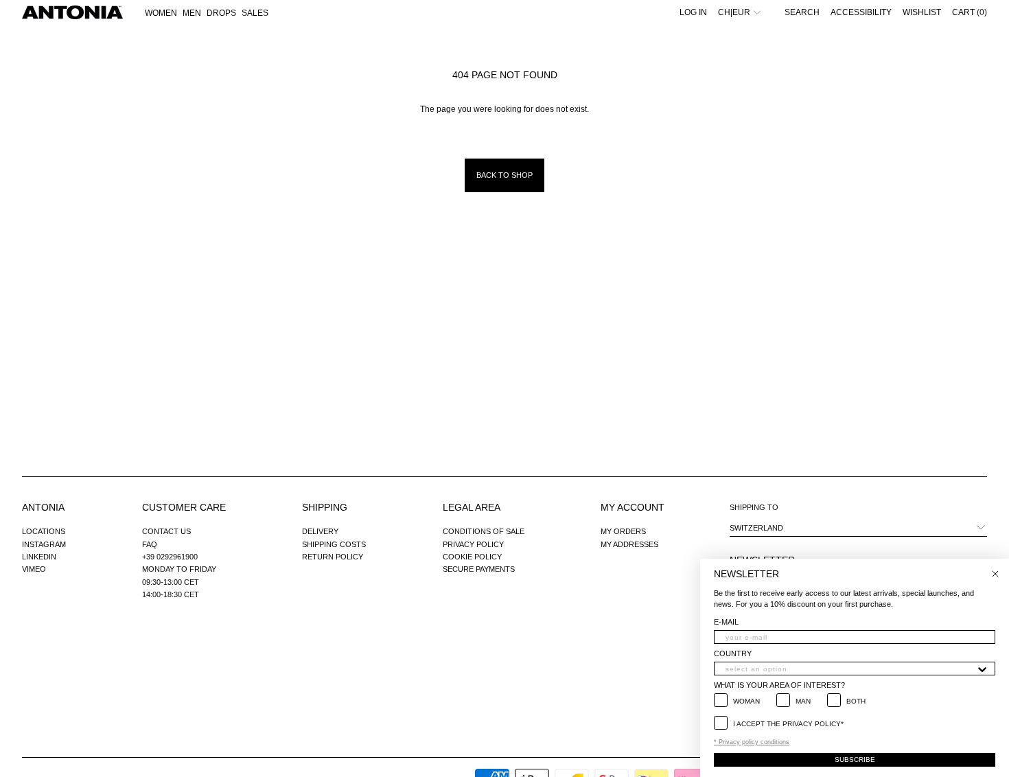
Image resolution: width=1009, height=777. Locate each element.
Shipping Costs (334, 544)
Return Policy (332, 557)
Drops (221, 13)
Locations (43, 531)
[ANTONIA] (72, 12)
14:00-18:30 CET (170, 594)
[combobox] (850, 668)
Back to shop (504, 175)
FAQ (149, 544)
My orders (623, 531)
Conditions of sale (483, 531)
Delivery (320, 531)
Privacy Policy (473, 544)
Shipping (324, 507)
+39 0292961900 (170, 557)
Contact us (166, 531)
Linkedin (39, 557)
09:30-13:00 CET (170, 582)
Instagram (44, 544)
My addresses (629, 544)
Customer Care (184, 507)
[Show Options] (982, 668)
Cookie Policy (472, 557)
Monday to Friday (179, 569)
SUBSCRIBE (855, 759)
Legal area (471, 507)
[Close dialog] (995, 574)
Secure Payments (479, 569)
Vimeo (34, 569)
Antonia (43, 507)
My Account (632, 507)
